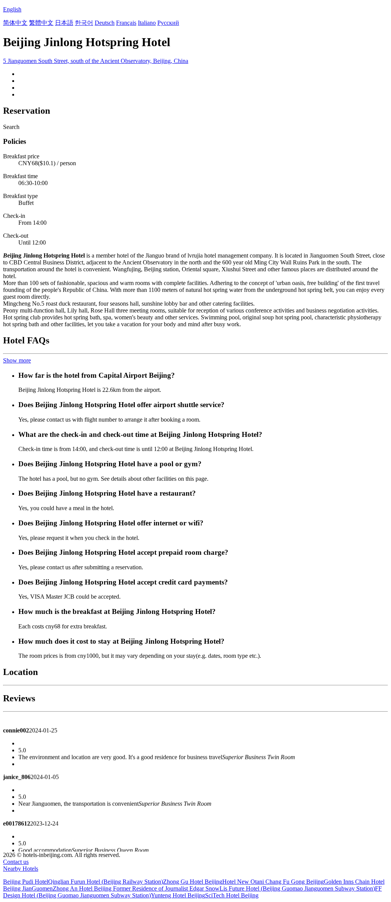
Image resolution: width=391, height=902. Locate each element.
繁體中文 (41, 22)
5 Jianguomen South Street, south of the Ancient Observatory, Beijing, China (95, 61)
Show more (17, 360)
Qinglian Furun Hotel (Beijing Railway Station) (105, 881)
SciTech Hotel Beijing (232, 895)
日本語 (64, 22)
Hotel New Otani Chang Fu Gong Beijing (273, 881)
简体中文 (15, 22)
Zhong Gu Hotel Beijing (192, 881)
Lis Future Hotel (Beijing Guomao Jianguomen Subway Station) (297, 888)
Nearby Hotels (20, 868)
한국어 (84, 22)
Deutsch (105, 22)
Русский (168, 22)
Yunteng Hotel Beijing (178, 895)
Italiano (147, 22)
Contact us (16, 862)
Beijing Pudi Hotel (25, 881)
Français (126, 22)
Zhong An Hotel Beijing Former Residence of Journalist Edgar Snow (136, 888)
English (12, 9)
